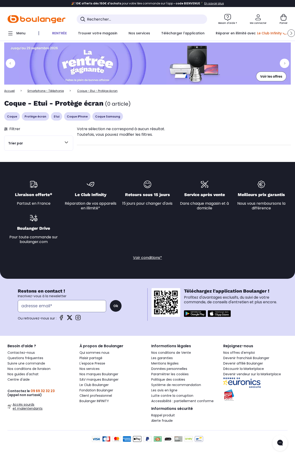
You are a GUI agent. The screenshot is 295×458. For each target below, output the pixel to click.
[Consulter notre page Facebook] (61, 319)
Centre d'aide (18, 379)
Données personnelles (169, 368)
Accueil (9, 91)
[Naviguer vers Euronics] (255, 383)
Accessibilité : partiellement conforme (182, 401)
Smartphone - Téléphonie (45, 91)
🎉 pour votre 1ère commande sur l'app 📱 (147, 3)
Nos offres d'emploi (239, 352)
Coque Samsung (107, 116)
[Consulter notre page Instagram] (78, 319)
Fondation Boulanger (96, 390)
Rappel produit (163, 415)
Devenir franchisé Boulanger (246, 358)
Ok (115, 306)
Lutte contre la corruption (172, 395)
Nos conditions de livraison (28, 368)
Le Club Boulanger (94, 385)
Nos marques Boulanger (98, 374)
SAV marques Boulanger (99, 379)
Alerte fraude (162, 420)
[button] (291, 33)
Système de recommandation (176, 385)
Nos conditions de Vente (171, 352)
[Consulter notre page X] (69, 319)
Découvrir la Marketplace (243, 368)
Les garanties (162, 358)
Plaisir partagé (90, 358)
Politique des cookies (168, 379)
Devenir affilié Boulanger (243, 363)
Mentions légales (165, 363)
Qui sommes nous (94, 352)
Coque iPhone (77, 116)
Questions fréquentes (25, 358)
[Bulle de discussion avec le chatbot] (280, 443)
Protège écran (35, 116)
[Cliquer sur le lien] (147, 64)
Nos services (89, 368)
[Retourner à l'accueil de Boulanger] (36, 19)
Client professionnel (95, 395)
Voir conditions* (147, 257)
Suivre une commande (26, 363)
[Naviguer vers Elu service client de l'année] (255, 395)
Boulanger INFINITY (94, 401)
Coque (12, 116)
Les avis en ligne (164, 390)
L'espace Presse (92, 363)
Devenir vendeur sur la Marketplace (252, 374)
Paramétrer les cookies (170, 374)
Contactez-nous (21, 352)
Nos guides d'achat (23, 374)
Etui (56, 116)
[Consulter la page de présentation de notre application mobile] (195, 313)
